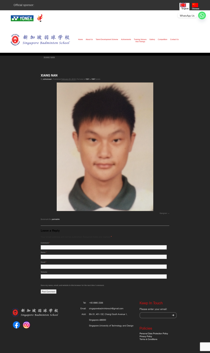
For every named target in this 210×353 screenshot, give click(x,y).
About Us (89, 39)
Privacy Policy (146, 336)
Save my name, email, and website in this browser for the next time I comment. (72, 285)
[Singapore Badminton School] (40, 39)
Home (80, 39)
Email (43, 262)
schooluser (47, 79)
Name (44, 252)
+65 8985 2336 (96, 303)
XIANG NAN (48, 57)
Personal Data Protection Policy (154, 333)
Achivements (126, 39)
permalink (56, 219)
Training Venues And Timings (140, 40)
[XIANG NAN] (105, 146)
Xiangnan (163, 213)
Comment (45, 242)
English (185, 9)
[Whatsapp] (202, 15)
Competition (162, 39)
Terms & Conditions (148, 339)
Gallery (152, 39)
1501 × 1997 (90, 79)
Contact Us (174, 39)
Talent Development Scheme (107, 39)
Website (44, 272)
